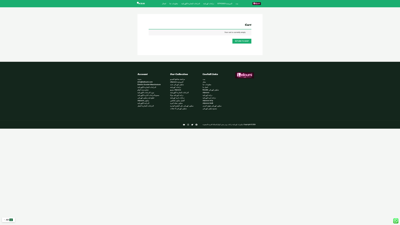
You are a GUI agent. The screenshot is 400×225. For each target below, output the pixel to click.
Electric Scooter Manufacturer (149, 85)
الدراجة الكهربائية (143, 103)
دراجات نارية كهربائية (177, 98)
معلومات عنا (173, 4)
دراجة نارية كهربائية (209, 98)
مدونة (139, 79)
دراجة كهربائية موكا (176, 95)
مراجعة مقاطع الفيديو (177, 79)
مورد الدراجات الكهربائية (146, 93)
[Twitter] (192, 125)
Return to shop (242, 41)
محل (204, 82)
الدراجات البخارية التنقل (146, 106)
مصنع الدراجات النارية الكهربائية (148, 95)
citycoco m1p (208, 101)
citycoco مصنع (175, 90)
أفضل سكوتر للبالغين (177, 101)
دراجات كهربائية (208, 4)
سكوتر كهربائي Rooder (211, 90)
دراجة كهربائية (207, 95)
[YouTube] (184, 125)
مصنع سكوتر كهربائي (210, 109)
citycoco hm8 (208, 103)
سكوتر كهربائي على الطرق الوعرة (181, 106)
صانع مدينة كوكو (143, 90)
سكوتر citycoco (143, 101)
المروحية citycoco (224, 4)
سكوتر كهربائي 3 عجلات (178, 109)
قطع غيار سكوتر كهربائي (146, 98)
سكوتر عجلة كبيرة (176, 103)
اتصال (164, 4)
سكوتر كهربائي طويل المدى (212, 106)
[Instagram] (188, 125)
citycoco (206, 93)
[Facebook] (196, 125)
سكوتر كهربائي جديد (177, 85)
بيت (237, 4)
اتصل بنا (205, 87)
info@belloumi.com (145, 82)
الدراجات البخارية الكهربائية (190, 4)
